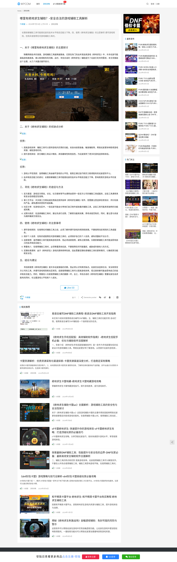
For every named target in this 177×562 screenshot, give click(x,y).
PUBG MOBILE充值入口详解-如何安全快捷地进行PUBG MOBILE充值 (148, 69)
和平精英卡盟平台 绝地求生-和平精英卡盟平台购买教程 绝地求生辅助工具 (84, 498)
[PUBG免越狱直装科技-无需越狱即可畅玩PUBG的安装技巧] (131, 58)
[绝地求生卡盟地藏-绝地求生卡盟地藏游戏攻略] (34, 389)
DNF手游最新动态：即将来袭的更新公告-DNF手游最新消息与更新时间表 (147, 114)
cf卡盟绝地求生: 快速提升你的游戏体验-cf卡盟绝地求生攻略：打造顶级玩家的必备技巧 (83, 430)
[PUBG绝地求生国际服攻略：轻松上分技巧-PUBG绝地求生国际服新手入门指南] (131, 47)
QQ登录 (111, 557)
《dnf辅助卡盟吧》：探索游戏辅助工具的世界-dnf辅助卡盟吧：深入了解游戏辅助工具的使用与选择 (133, 192)
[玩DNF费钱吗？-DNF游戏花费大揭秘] (131, 137)
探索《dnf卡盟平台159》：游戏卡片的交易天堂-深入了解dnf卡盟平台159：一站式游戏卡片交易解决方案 (132, 176)
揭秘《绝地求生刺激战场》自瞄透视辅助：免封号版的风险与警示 (84, 522)
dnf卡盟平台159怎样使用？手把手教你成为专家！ (149, 225)
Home (19, 11)
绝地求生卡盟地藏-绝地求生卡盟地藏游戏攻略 (76, 381)
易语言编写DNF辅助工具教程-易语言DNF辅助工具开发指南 (84, 313)
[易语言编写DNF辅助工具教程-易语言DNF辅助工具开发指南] (34, 321)
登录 (152, 4)
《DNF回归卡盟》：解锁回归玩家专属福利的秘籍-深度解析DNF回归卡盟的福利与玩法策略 (133, 242)
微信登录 (132, 557)
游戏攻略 (46, 4)
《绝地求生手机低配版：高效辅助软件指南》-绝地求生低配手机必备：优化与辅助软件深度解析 (85, 339)
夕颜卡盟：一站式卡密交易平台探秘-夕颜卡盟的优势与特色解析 (149, 192)
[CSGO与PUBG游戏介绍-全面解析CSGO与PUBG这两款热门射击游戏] (131, 103)
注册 (158, 4)
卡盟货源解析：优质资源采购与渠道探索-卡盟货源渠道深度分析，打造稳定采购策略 (65, 361)
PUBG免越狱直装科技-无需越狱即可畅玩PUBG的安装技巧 (147, 58)
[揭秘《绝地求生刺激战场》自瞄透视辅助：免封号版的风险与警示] (34, 528)
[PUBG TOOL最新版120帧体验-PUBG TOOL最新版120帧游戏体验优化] (131, 126)
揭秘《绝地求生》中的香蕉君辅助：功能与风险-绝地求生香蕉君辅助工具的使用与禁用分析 (149, 232)
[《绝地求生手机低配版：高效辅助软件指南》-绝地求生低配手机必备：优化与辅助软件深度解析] (34, 344)
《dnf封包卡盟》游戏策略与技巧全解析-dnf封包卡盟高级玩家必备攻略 (58, 476)
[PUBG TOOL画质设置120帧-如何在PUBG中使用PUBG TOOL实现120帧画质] (131, 81)
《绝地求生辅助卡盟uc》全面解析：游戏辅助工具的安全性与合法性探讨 (84, 406)
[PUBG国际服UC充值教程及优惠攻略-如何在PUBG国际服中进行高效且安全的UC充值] (131, 92)
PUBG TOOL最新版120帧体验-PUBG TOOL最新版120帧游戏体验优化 (147, 125)
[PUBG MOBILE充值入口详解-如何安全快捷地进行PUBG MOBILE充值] (131, 70)
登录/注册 (91, 557)
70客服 (22, 24)
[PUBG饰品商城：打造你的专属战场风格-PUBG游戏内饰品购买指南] (131, 148)
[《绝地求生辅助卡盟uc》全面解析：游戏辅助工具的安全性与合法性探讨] (34, 412)
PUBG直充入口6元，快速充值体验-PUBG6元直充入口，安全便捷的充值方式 (132, 209)
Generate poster (89, 297)
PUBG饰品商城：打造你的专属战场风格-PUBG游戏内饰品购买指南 (147, 148)
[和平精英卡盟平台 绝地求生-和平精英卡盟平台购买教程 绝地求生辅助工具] (34, 504)
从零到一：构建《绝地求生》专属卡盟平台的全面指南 (149, 209)
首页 (38, 4)
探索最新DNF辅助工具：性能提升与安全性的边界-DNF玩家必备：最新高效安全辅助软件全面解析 (85, 454)
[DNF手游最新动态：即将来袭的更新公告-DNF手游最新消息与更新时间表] (131, 115)
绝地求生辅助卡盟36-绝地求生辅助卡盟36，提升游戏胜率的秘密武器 (149, 176)
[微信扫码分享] (100, 297)
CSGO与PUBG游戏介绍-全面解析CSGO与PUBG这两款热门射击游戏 (147, 103)
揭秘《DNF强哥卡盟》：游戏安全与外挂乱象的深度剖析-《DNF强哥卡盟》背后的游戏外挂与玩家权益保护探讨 (133, 215)
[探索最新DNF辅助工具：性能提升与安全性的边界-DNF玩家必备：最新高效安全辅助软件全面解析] (34, 460)
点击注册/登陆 (71, 556)
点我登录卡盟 (60, 4)
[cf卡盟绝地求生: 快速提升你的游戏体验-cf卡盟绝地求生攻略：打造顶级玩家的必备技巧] (34, 436)
